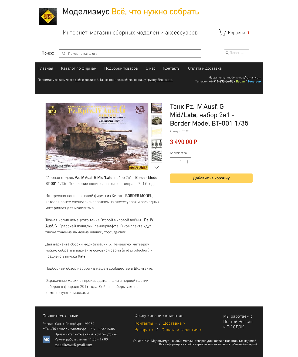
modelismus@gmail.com (244, 78)
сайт (78, 80)
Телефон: (201, 82)
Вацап (240, 82)
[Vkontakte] (46, 339)
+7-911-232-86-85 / (222, 82)
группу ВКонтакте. (160, 80)
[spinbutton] (180, 162)
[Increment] (188, 162)
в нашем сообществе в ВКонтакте (122, 268)
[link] (236, 32)
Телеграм (254, 82)
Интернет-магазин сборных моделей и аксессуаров (130, 33)
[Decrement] (173, 162)
